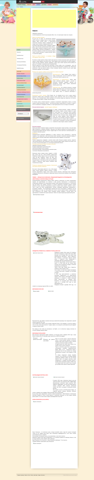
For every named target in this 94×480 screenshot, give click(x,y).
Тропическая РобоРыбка (21, 61)
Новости (29, 4)
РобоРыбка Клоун (20, 58)
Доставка (44, 4)
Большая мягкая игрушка (38, 107)
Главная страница (21, 4)
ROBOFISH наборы (20, 68)
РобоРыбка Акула (20, 55)
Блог (34, 4)
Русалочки (19, 52)
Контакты (55, 4)
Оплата (38, 4)
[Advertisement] (54, 19)
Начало (18, 6)
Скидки (49, 4)
